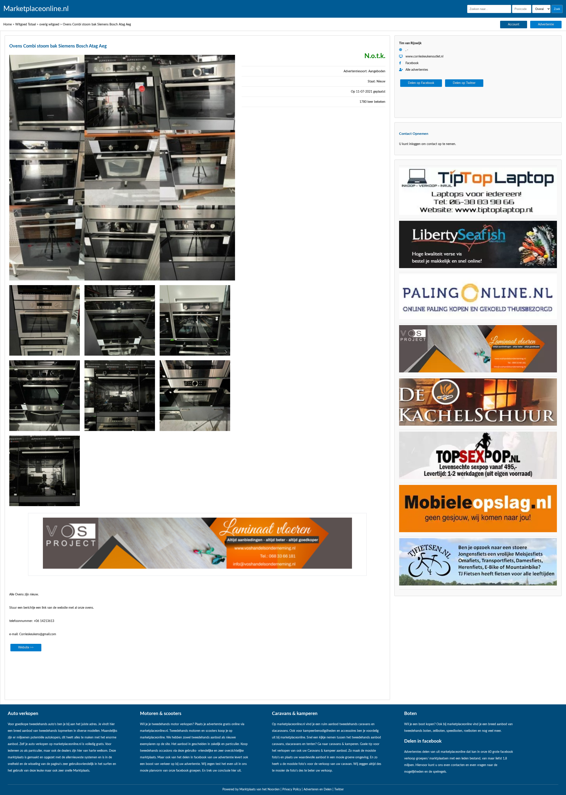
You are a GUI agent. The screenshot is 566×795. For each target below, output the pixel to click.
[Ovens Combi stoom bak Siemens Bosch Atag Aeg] (122, 281)
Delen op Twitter (464, 83)
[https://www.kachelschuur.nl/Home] (478, 424)
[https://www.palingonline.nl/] (478, 318)
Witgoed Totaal (25, 24)
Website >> (26, 647)
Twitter (339, 789)
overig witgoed (49, 24)
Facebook (412, 63)
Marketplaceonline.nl (36, 9)
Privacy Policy (292, 789)
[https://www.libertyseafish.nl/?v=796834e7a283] (478, 267)
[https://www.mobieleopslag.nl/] (478, 531)
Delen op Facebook (421, 83)
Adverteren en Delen (318, 789)
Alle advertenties (416, 69)
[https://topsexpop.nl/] (478, 478)
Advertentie (546, 24)
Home (7, 24)
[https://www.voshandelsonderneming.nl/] (197, 567)
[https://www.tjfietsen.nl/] (478, 584)
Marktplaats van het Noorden (260, 789)
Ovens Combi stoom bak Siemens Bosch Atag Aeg (97, 24)
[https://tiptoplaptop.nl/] (478, 213)
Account (513, 24)
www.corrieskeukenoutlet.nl (424, 56)
